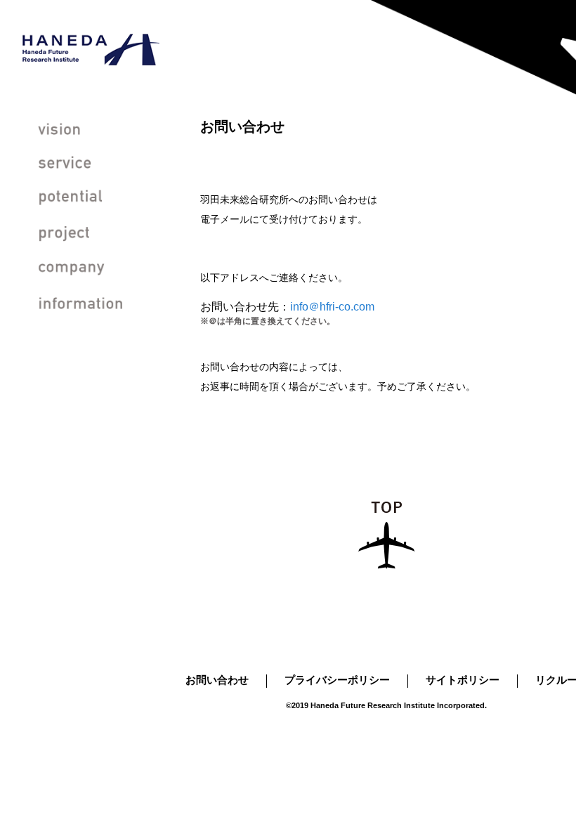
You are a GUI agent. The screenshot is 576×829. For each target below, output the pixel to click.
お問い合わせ (217, 679)
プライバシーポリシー (337, 679)
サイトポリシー (462, 679)
